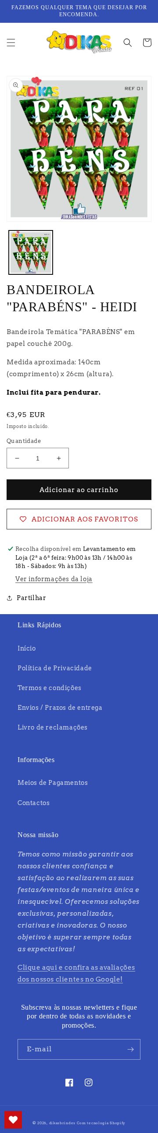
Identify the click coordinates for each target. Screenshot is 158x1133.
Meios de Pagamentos (53, 782)
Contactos (34, 802)
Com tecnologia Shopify (101, 1123)
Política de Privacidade (55, 668)
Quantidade (24, 441)
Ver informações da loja (54, 579)
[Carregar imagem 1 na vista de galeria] (31, 252)
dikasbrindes (62, 1123)
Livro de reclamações (53, 727)
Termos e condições (50, 687)
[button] (11, 42)
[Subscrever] (130, 1049)
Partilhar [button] (31, 597)
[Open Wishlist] (13, 1120)
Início (27, 648)
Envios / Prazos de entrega (60, 707)
